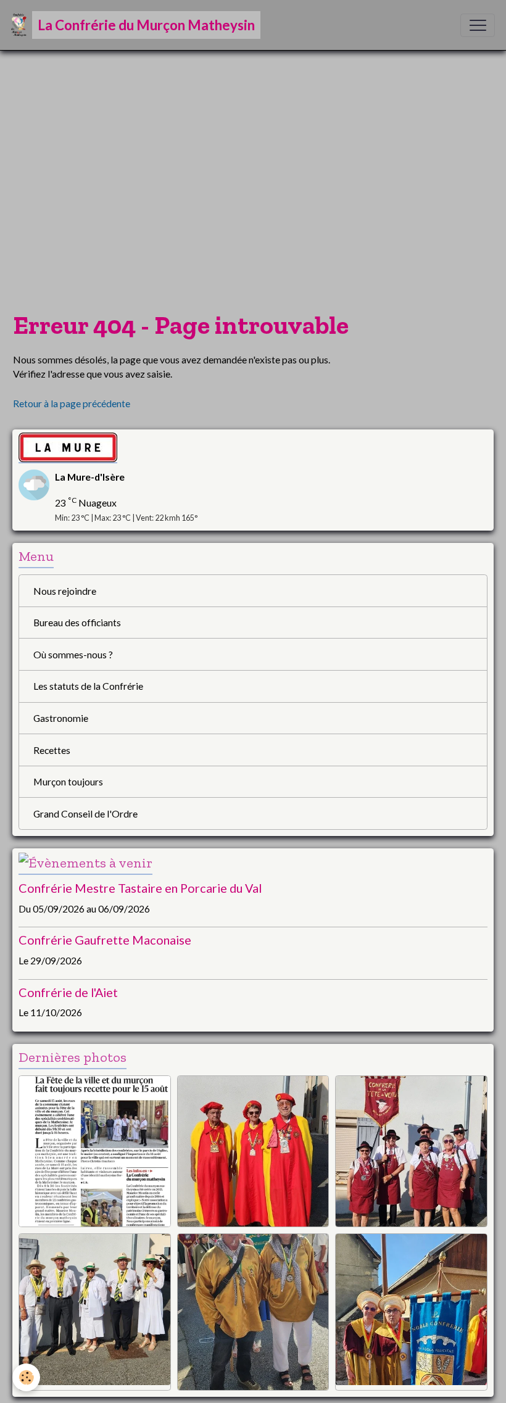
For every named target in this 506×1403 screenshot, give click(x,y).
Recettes (51, 750)
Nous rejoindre (64, 591)
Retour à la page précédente (71, 403)
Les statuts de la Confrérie (88, 686)
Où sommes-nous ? (73, 654)
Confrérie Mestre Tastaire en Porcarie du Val (140, 887)
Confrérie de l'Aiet (68, 992)
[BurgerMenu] (477, 25)
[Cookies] (26, 1377)
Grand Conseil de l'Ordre (85, 813)
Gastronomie (60, 718)
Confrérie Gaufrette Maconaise (105, 939)
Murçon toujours (68, 781)
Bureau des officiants (77, 622)
